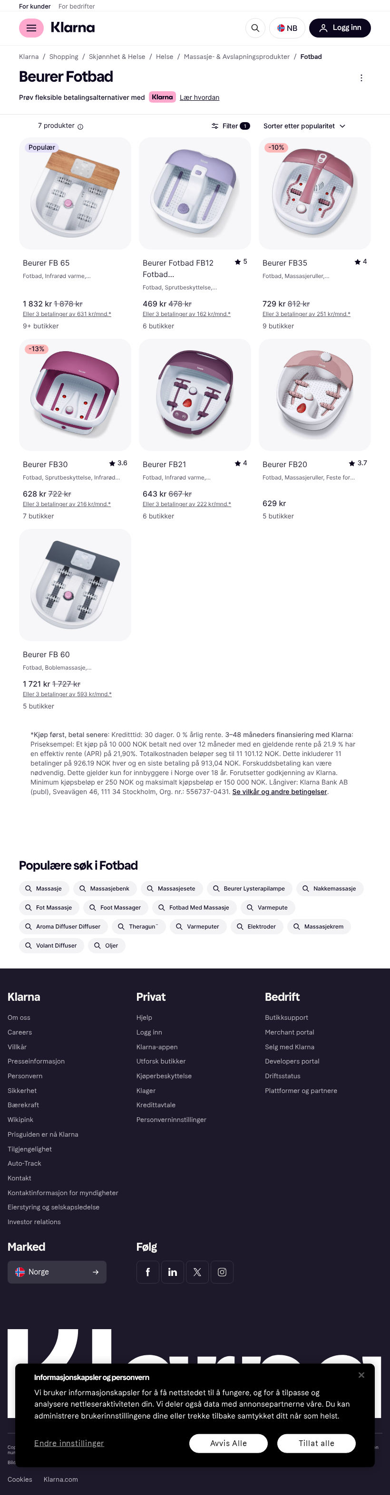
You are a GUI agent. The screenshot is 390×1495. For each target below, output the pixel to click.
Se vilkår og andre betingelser (280, 792)
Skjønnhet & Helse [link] (117, 57)
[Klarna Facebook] (147, 1272)
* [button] (67, 313)
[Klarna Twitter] (197, 1272)
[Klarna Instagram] (222, 1272)
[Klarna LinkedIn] (172, 1272)
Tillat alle (317, 1442)
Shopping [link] (63, 57)
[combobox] (304, 126)
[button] (287, 28)
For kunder (35, 6)
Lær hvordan (200, 98)
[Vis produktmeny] (361, 77)
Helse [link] (165, 57)
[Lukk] (361, 1374)
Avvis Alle (228, 1442)
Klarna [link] (29, 57)
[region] (195, 1415)
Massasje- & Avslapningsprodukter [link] (237, 57)
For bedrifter (76, 6)
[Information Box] (80, 127)
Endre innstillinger (69, 1443)
